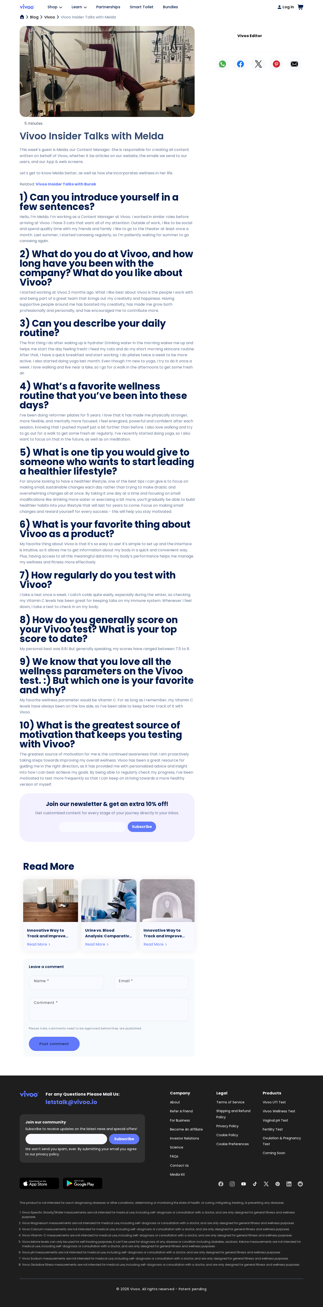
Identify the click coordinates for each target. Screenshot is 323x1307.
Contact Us (179, 1165)
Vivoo (49, 17)
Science (176, 1147)
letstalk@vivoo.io (71, 1102)
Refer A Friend (181, 1111)
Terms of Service (230, 1102)
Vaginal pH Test (275, 1120)
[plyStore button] (82, 1184)
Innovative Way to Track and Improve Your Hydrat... (46, 933)
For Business (180, 1120)
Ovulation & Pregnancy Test (282, 1141)
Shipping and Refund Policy (233, 1114)
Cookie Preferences (232, 1144)
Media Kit (177, 1174)
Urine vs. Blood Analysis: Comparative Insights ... (108, 933)
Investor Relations (184, 1138)
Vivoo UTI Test (274, 1102)
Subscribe (142, 826)
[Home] (22, 17)
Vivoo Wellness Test (279, 1111)
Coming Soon (274, 1153)
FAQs (174, 1156)
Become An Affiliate (186, 1129)
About (175, 1102)
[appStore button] (39, 1184)
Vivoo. (135, 1289)
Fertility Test (273, 1129)
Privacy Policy (227, 1126)
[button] (300, 7)
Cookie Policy (227, 1135)
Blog (34, 17)
